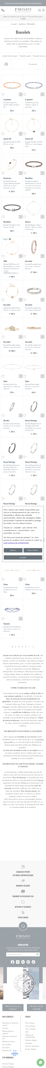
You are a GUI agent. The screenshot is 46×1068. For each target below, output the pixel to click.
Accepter (23, 557)
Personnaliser (33, 550)
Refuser (13, 550)
